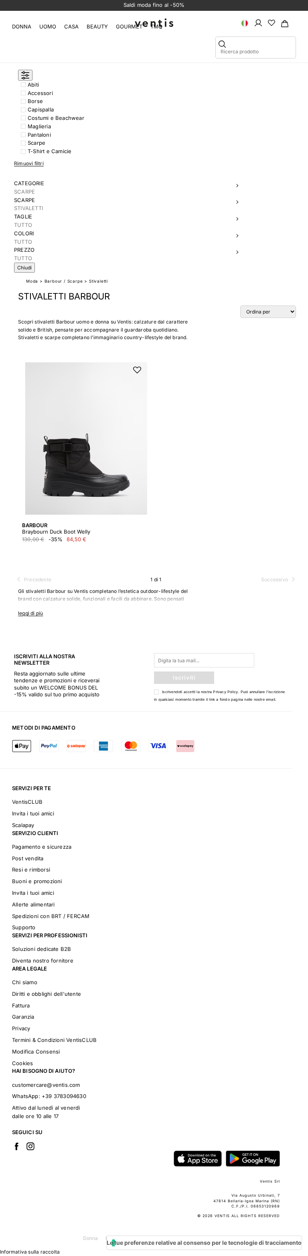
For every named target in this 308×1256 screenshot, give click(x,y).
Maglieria (39, 126)
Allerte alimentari (33, 904)
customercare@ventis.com (46, 1085)
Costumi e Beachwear (56, 118)
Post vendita (27, 858)
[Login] (258, 22)
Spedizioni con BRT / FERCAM (50, 916)
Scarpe (36, 143)
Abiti (33, 84)
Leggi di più (30, 613)
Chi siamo (24, 982)
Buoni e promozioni (37, 881)
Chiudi (24, 268)
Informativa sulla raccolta (30, 1252)
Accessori (40, 93)
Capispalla (41, 109)
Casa (71, 26)
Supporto (24, 927)
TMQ (156, 26)
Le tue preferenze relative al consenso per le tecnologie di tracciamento (204, 1242)
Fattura (21, 1005)
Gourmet (129, 26)
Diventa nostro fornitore (42, 960)
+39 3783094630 (64, 1096)
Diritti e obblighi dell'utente (46, 994)
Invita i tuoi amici (33, 813)
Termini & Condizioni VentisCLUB (54, 1040)
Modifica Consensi (36, 1051)
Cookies (22, 1063)
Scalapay (23, 825)
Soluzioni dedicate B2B (41, 949)
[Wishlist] (271, 22)
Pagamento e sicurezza (41, 846)
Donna (21, 26)
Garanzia (23, 1016)
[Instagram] (30, 1146)
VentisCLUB (27, 802)
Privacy (21, 1028)
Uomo (47, 26)
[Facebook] (16, 1146)
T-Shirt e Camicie (49, 151)
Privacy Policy (225, 692)
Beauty (97, 26)
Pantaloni (39, 134)
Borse (35, 101)
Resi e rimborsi (31, 869)
